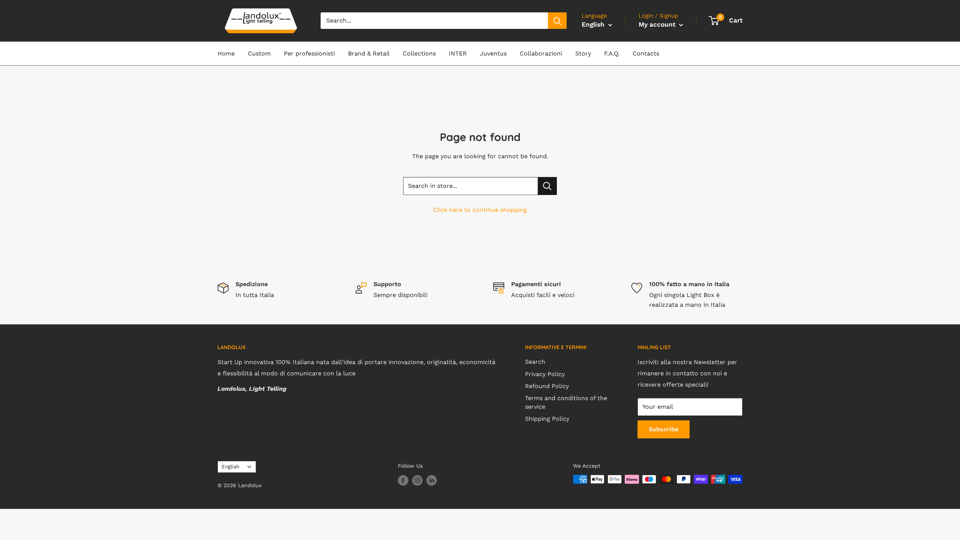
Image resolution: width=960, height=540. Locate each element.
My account (658, 24)
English (230, 467)
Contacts (646, 53)
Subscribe (663, 429)
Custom (259, 53)
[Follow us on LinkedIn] (431, 480)
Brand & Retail (369, 53)
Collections (419, 53)
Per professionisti (309, 53)
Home (226, 53)
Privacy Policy (545, 374)
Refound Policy (547, 386)
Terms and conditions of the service (566, 402)
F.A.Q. (612, 53)
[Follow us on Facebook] (403, 480)
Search (535, 361)
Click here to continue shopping (480, 209)
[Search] (557, 20)
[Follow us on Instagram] (417, 480)
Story (583, 53)
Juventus (493, 53)
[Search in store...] (547, 186)
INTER (458, 53)
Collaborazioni (541, 53)
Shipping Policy (547, 418)
